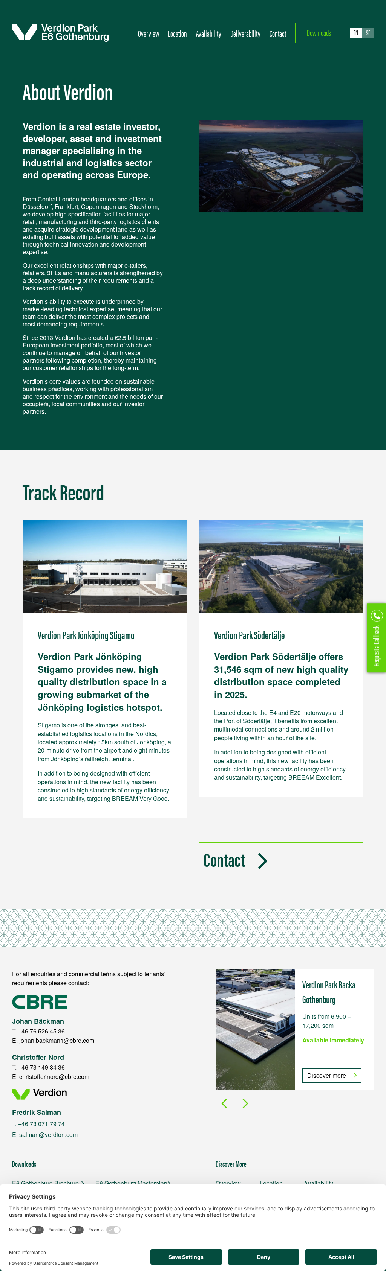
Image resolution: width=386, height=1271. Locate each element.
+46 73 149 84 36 (41, 1067)
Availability (208, 33)
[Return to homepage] (60, 33)
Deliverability (245, 33)
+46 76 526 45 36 (41, 1031)
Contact (278, 33)
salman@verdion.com (48, 1134)
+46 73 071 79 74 (41, 1123)
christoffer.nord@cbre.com (54, 1076)
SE (368, 32)
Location (177, 33)
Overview (148, 33)
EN (356, 32)
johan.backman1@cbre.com (56, 1040)
